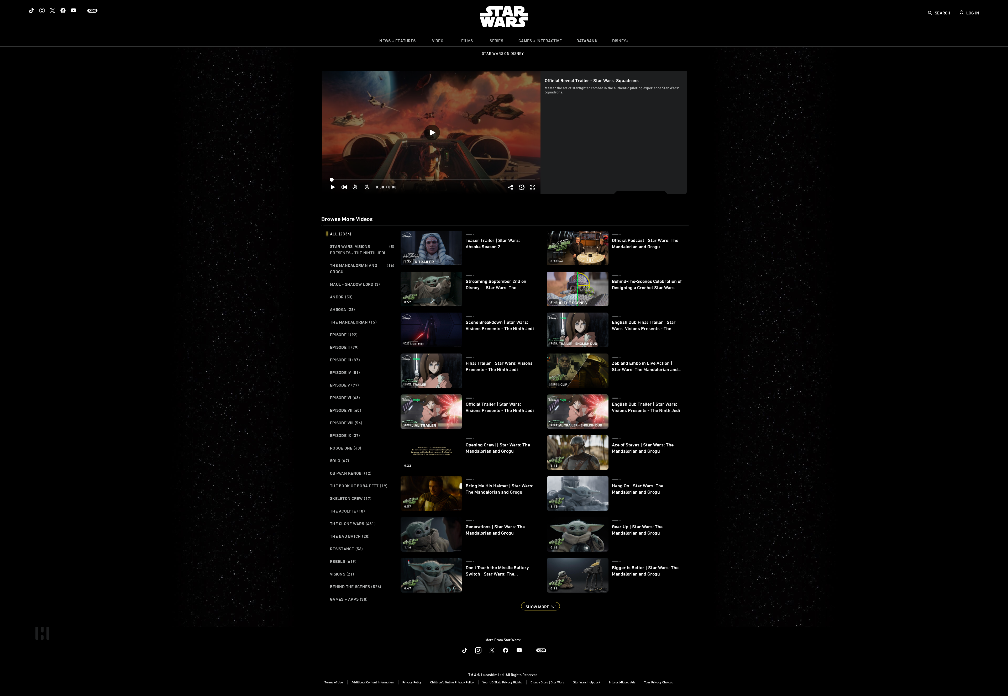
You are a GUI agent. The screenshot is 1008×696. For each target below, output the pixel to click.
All (340, 233)
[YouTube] (73, 10)
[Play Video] (432, 132)
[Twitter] (52, 10)
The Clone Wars (353, 523)
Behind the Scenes (355, 586)
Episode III (345, 359)
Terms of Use (333, 682)
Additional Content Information (372, 682)
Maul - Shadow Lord (355, 284)
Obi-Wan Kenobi (351, 473)
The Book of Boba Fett (358, 485)
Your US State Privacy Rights (502, 682)
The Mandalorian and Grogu (362, 268)
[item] (397, 42)
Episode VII (345, 410)
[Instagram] (42, 10)
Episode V (344, 385)
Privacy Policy (412, 682)
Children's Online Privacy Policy (452, 682)
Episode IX (345, 435)
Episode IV (345, 372)
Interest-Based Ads (622, 682)
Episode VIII (346, 422)
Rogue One (345, 448)
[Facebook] (63, 10)
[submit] (930, 13)
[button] (355, 187)
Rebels (343, 561)
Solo (339, 460)
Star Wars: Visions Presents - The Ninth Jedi (362, 249)
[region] (432, 132)
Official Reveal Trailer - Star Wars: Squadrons (592, 80)
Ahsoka (342, 309)
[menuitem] (437, 42)
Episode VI (345, 397)
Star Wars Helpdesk (586, 682)
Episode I (344, 334)
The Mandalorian (353, 322)
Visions (342, 574)
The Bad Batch (350, 536)
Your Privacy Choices (658, 682)
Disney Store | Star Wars (547, 682)
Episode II (344, 347)
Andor (341, 296)
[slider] (433, 180)
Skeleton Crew (350, 498)
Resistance (346, 548)
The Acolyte (347, 511)
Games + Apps (349, 599)
